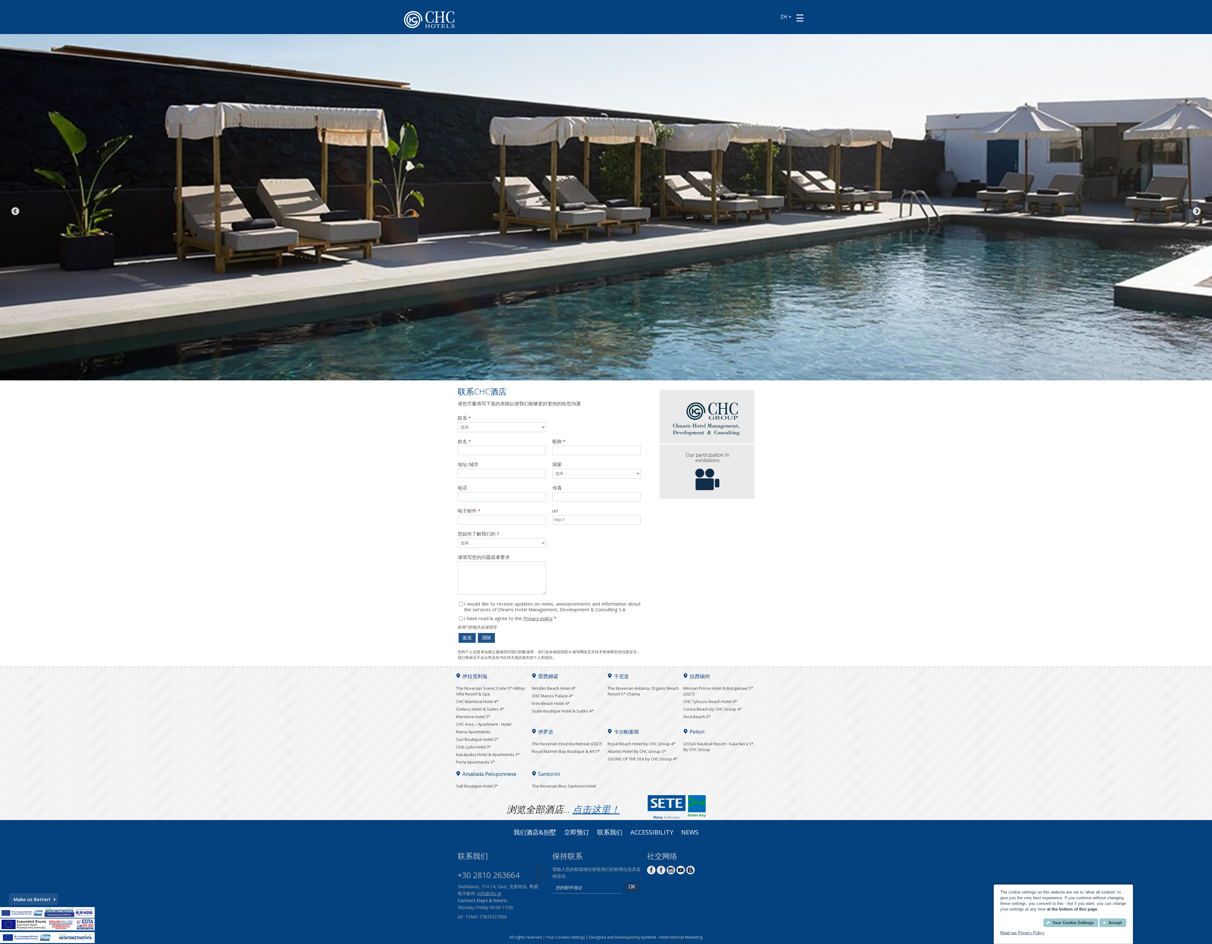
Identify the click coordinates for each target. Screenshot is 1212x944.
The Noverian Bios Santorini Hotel (564, 786)
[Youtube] (680, 873)
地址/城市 (468, 464)
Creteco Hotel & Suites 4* (480, 709)
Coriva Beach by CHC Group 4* (712, 709)
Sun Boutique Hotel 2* (477, 739)
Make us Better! (32, 899)
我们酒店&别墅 (535, 833)
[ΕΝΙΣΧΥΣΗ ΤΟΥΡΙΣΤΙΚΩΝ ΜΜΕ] (47, 928)
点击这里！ (596, 809)
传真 (557, 488)
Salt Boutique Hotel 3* (477, 786)
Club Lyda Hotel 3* (473, 747)
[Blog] (690, 873)
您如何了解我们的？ (479, 534)
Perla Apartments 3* (475, 762)
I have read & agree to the (510, 618)
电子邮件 (469, 511)
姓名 (464, 441)
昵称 (559, 441)
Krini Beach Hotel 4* (551, 703)
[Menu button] (800, 17)
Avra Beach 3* (696, 716)
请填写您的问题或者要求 (484, 557)
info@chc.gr (490, 893)
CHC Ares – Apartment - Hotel (483, 724)
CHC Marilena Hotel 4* (477, 701)
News (689, 833)
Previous (16, 211)
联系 (464, 418)
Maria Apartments (473, 732)
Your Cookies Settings (565, 937)
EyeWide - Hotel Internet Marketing (672, 937)
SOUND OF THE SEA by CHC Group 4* (642, 759)
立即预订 (576, 833)
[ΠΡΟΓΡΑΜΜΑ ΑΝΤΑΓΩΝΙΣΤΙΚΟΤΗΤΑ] (47, 916)
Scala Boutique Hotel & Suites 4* (563, 711)
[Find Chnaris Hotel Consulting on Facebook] (651, 873)
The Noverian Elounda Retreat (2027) (567, 744)
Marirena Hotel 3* (473, 716)
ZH (783, 16)
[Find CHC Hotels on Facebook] (661, 873)
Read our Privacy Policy (1022, 932)
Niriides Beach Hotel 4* (554, 688)
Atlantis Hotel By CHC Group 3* (637, 751)
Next (1196, 211)
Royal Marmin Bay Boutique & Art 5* (566, 751)
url (555, 511)
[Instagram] (671, 873)
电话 (462, 488)
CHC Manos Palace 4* (552, 696)
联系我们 (609, 833)
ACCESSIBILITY (651, 833)
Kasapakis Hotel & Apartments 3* (488, 754)
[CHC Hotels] (707, 442)
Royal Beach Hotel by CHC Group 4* (641, 744)
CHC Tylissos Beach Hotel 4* (710, 701)
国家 (557, 464)
